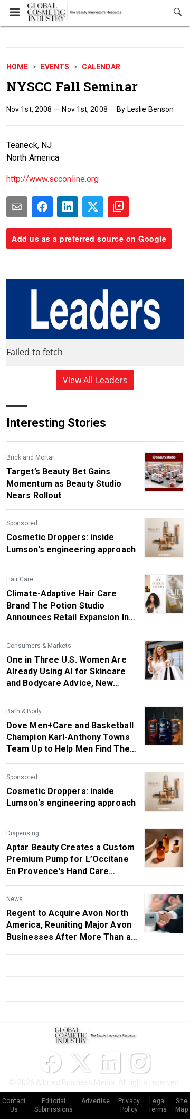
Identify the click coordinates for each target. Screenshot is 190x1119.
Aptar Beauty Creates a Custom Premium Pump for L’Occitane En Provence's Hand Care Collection (70, 859)
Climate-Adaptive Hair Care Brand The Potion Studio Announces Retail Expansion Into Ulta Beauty (71, 605)
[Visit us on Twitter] (80, 1062)
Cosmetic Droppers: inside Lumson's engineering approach (71, 543)
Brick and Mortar (30, 457)
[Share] (42, 206)
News (14, 899)
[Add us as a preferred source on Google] (118, 206)
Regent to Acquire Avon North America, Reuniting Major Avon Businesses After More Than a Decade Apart (68, 925)
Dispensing (22, 833)
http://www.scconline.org (52, 179)
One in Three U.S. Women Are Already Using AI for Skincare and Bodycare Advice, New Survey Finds (66, 672)
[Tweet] (92, 206)
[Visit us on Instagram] (139, 1062)
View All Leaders (95, 380)
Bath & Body (24, 711)
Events (55, 67)
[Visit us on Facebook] (50, 1062)
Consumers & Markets (38, 645)
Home (17, 67)
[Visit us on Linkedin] (109, 1062)
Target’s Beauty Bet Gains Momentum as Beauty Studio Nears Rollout (64, 483)
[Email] (16, 206)
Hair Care (19, 579)
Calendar (101, 67)
